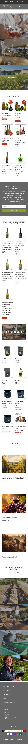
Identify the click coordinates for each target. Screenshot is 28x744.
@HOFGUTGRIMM (14, 572)
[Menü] (25, 6)
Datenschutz (7, 694)
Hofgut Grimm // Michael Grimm (16, 739)
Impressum (6, 690)
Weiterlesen (5, 481)
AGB (4, 698)
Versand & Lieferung (9, 703)
